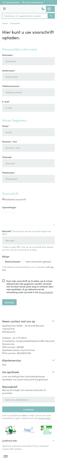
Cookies (5, 448)
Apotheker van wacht (13, 379)
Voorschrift (29, 379)
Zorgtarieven (41, 379)
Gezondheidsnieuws (34, 376)
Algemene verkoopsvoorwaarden (17, 445)
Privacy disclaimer (40, 445)
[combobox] (25, 16)
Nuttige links (18, 376)
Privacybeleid (46, 292)
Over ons (6, 376)
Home (5, 23)
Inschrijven (28, 409)
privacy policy (45, 418)
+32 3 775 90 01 (19, 337)
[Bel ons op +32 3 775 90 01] (43, 8)
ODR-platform (15, 448)
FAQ (4, 364)
